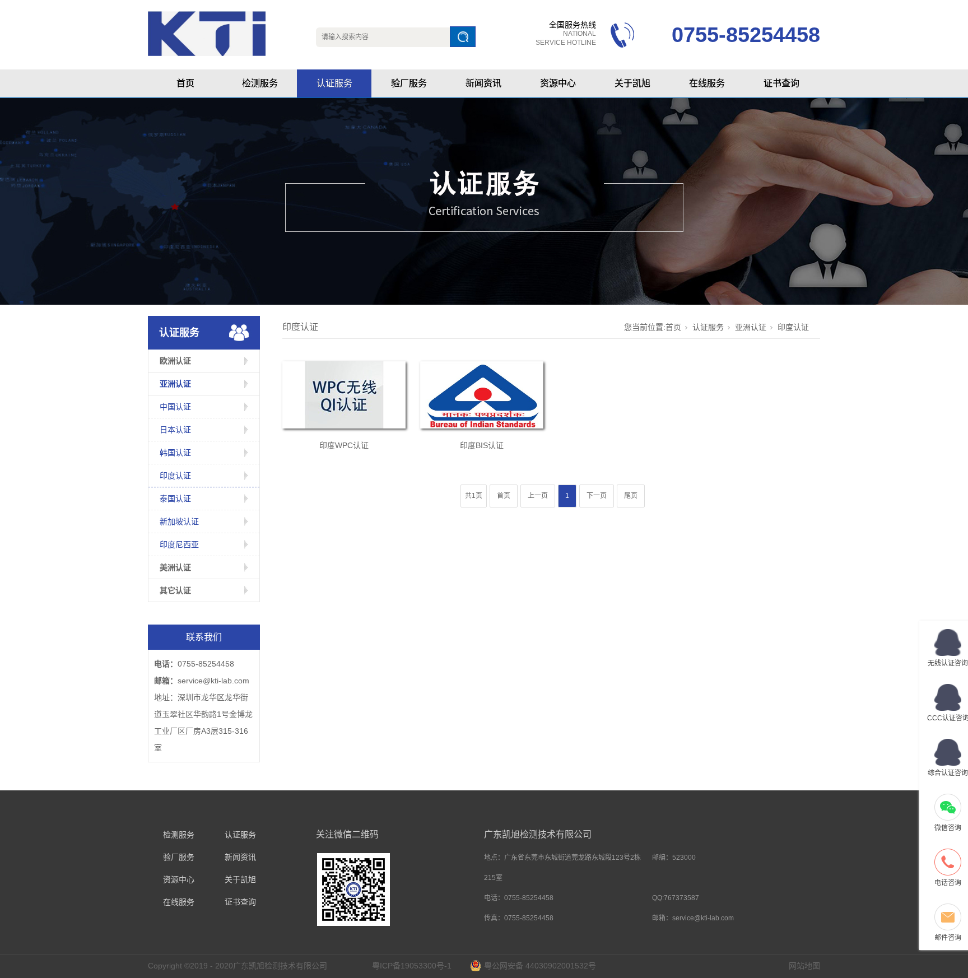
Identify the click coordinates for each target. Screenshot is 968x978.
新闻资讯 (483, 83)
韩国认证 (175, 452)
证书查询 (781, 83)
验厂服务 (409, 83)
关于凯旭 (632, 83)
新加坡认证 (179, 521)
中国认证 (175, 406)
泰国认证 (175, 498)
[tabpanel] (484, 201)
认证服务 (334, 83)
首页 (185, 83)
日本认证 (175, 429)
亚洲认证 (175, 383)
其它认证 (175, 590)
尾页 (630, 496)
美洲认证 (175, 567)
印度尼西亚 (179, 544)
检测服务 (260, 83)
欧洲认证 (175, 360)
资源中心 (558, 83)
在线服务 (707, 83)
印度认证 (175, 475)
